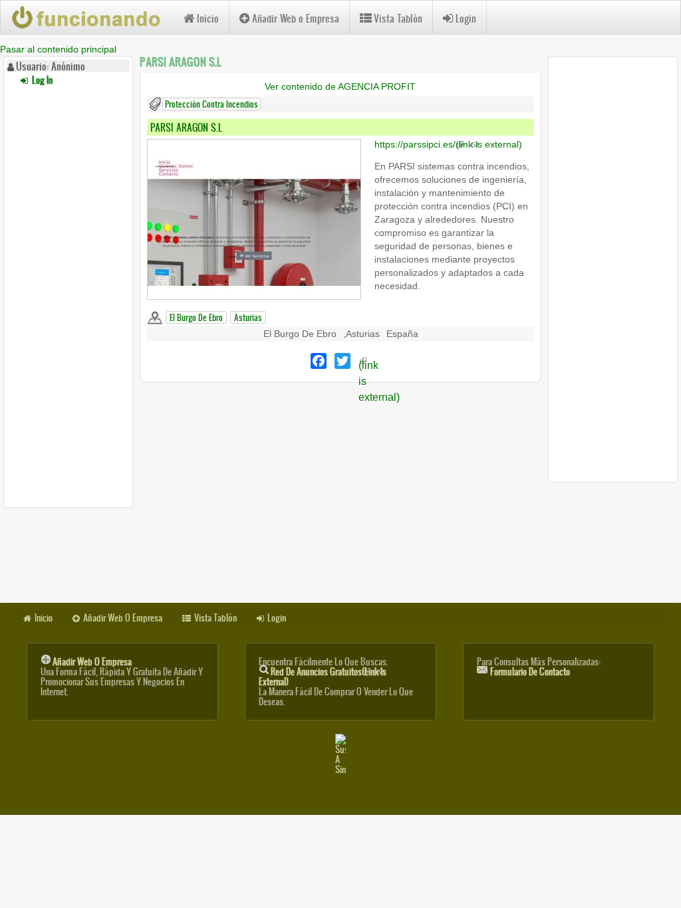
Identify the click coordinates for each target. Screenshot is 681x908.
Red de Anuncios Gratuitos (322, 676)
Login (466, 18)
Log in (41, 80)
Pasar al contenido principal (58, 49)
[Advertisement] (68, 294)
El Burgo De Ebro (196, 317)
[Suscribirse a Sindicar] (340, 754)
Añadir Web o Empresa (295, 18)
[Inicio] (92, 17)
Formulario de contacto (530, 671)
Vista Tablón (398, 18)
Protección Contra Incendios (211, 104)
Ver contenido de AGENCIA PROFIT (340, 86)
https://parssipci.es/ (448, 144)
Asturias (248, 317)
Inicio (208, 18)
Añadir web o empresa (92, 661)
